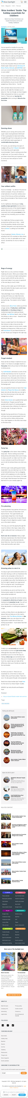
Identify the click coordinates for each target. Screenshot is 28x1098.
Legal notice (4, 1014)
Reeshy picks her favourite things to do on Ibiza (19, 835)
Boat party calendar (7, 898)
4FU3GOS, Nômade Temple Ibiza (18, 778)
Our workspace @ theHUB (19, 1015)
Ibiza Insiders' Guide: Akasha (17, 844)
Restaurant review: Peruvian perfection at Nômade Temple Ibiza (17, 751)
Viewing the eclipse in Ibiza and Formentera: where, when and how (19, 853)
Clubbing (3, 1049)
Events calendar (19, 940)
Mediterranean (18, 914)
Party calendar (5, 895)
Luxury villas (5, 922)
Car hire (17, 937)
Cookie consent (19, 1008)
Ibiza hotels (4, 1035)
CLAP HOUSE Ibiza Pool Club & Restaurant (17, 796)
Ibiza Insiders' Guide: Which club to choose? (18, 760)
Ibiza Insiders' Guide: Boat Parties (19, 872)
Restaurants (4, 1052)
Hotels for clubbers (19, 898)
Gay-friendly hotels (19, 895)
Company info (4, 1008)
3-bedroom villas (6, 916)
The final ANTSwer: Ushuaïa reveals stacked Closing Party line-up (17, 743)
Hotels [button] (20, 892)
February (18, 5)
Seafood (17, 916)
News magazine (5, 1058)
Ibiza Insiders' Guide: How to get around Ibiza (19, 816)
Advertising (4, 1011)
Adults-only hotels (19, 901)
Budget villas (5, 914)
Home (2, 5)
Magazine (8, 5)
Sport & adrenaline (6, 937)
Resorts (17, 932)
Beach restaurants (19, 925)
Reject (14, 1094)
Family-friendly (5, 932)
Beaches (17, 934)
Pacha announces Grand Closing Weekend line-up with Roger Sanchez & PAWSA (17, 726)
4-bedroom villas (6, 919)
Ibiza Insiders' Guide (7, 907)
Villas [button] (7, 910)
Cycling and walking (7, 943)
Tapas (16, 922)
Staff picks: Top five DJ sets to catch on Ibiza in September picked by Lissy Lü (18, 734)
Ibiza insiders (5, 703)
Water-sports (5, 934)
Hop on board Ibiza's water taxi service (15, 696)
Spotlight (3, 26)
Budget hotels (18, 907)
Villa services (5, 925)
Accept (22, 1094)
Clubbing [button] (7, 892)
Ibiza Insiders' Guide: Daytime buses (17, 881)
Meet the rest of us (14, 995)
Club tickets (5, 901)
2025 (13, 5)
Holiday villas (4, 1038)
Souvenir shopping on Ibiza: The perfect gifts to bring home (19, 826)
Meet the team (4, 1005)
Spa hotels (17, 904)
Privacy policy (18, 1005)
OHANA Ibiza (14, 787)
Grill (16, 919)
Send (23, 1073)
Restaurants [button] (20, 910)
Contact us (17, 1011)
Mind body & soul (6, 940)
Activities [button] (7, 928)
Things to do (4, 1055)
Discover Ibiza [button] (20, 928)
